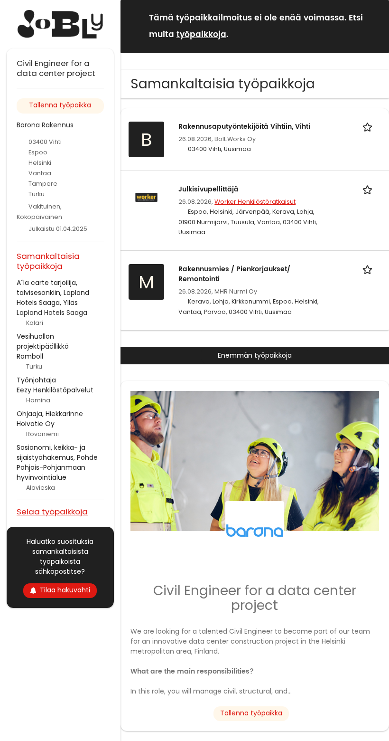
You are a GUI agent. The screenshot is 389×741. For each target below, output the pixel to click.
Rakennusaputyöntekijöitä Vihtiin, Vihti (244, 126)
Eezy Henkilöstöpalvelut (55, 390)
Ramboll (30, 356)
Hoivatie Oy (36, 423)
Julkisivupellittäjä (208, 189)
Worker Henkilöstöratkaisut (255, 202)
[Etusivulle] (60, 24)
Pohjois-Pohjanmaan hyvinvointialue (51, 472)
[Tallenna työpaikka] (369, 126)
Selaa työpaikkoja (52, 511)
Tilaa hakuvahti (65, 590)
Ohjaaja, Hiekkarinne (50, 413)
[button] (374, 26)
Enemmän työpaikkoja (255, 355)
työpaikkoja (201, 34)
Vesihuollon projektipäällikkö (43, 341)
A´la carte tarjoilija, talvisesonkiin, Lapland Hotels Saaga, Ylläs (53, 292)
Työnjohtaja (36, 380)
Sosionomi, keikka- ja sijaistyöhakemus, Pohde (57, 452)
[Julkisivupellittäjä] (146, 196)
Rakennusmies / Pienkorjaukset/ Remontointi (234, 274)
